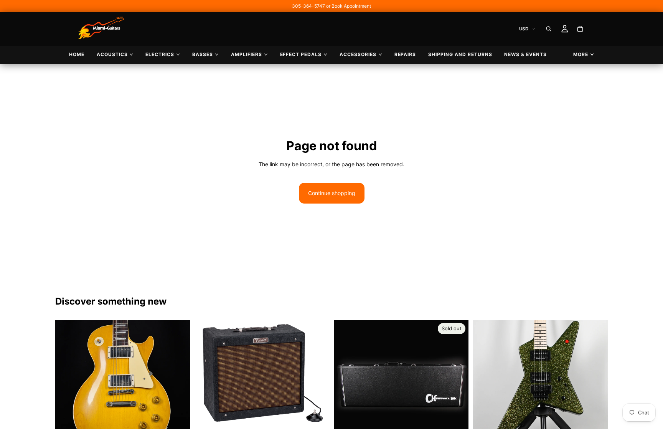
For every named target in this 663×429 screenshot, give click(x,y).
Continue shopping (331, 193)
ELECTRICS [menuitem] (159, 54)
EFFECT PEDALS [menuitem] (301, 54)
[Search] (548, 28)
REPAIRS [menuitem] (405, 54)
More (580, 54)
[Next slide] (178, 387)
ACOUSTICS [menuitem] (112, 54)
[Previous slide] (66, 387)
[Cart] (580, 28)
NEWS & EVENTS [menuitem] (525, 54)
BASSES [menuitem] (202, 54)
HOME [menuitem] (76, 54)
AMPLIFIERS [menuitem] (246, 54)
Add (323, 415)
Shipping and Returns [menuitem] (460, 54)
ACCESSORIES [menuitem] (358, 54)
